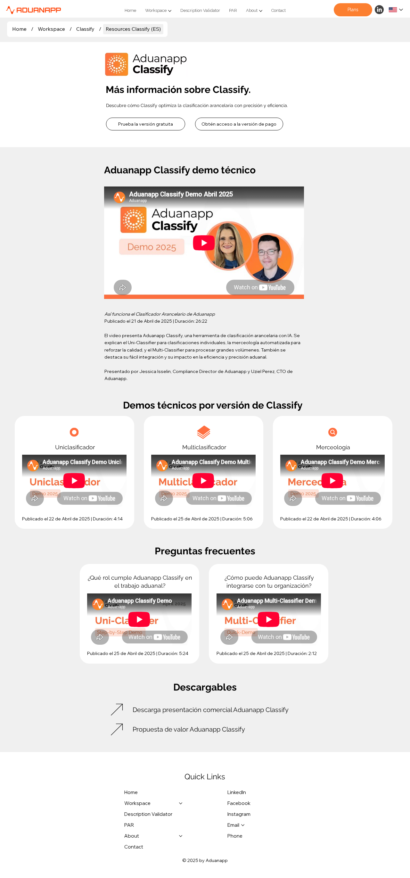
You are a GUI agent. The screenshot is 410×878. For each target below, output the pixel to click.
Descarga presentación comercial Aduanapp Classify (211, 710)
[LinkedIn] (379, 9)
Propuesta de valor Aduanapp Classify (189, 729)
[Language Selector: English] (396, 10)
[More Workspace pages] (169, 10)
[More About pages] (260, 10)
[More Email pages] (242, 825)
